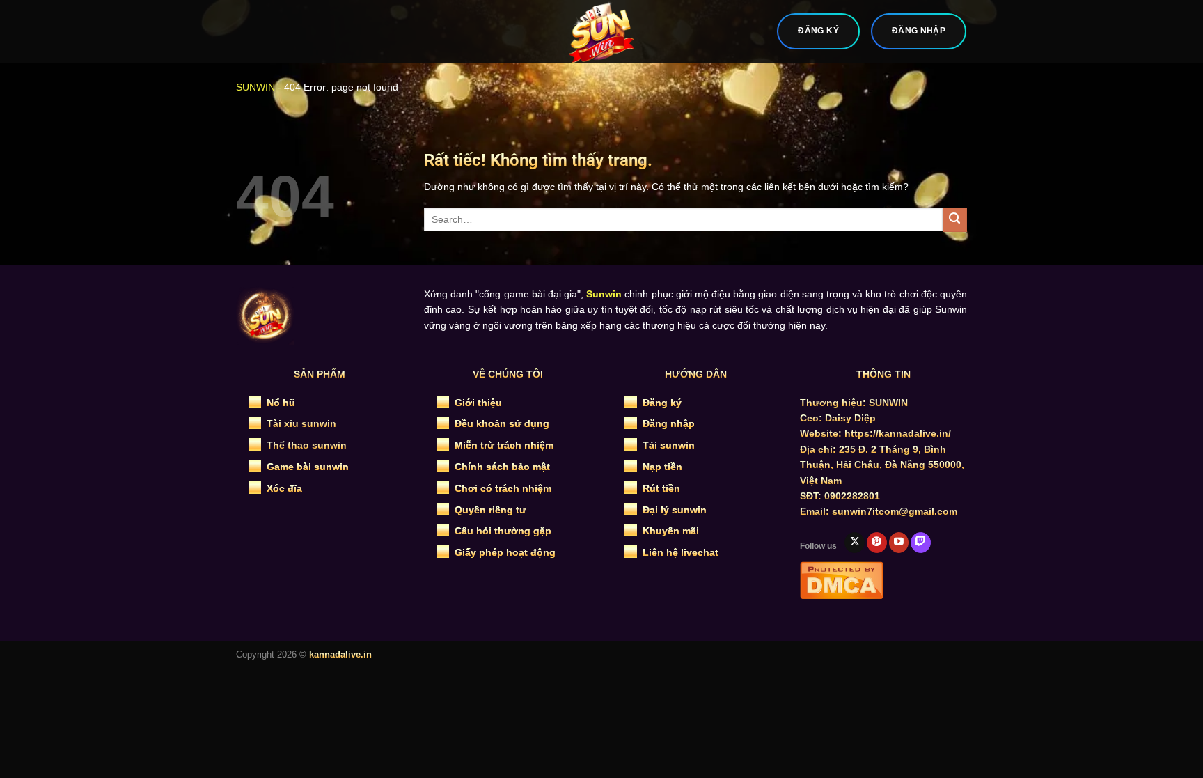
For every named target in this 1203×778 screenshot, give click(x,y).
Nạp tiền (662, 466)
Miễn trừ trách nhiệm (504, 445)
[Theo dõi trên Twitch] (921, 542)
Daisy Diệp (850, 417)
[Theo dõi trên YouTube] (899, 542)
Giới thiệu (478, 402)
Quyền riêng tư (490, 509)
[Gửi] (955, 220)
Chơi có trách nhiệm (503, 488)
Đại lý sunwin (675, 509)
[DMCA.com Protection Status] (841, 578)
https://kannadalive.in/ (897, 433)
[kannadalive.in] (601, 31)
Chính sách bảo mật (502, 466)
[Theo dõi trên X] (854, 542)
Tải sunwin (669, 445)
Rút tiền (661, 488)
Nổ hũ (281, 402)
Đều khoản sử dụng (502, 423)
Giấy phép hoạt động (505, 552)
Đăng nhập (669, 423)
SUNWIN (255, 87)
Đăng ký (662, 402)
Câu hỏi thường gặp (503, 530)
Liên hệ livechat (680, 552)
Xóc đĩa (284, 488)
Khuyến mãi (671, 530)
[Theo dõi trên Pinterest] (877, 542)
